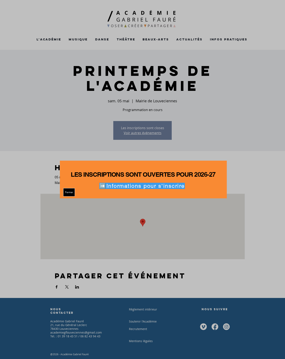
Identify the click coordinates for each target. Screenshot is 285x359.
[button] (69, 192)
